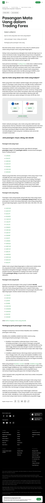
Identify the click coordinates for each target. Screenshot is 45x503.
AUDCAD (8, 208)
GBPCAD (8, 246)
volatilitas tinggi (34, 364)
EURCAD (8, 230)
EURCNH (8, 298)
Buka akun (38, 2)
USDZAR (8, 317)
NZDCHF (8, 260)
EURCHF (8, 233)
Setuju (38, 499)
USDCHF (8, 164)
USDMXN (8, 309)
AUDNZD (8, 216)
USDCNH (8, 306)
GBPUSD (8, 161)
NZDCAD (8, 257)
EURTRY (8, 301)
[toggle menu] (42, 2)
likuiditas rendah (19, 364)
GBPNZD (8, 254)
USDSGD (8, 311)
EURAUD (8, 227)
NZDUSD (8, 172)
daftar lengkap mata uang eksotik (15, 320)
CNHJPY (8, 295)
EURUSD (8, 156)
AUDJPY (8, 214)
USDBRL (8, 303)
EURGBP (8, 235)
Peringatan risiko (5, 487)
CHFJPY (8, 224)
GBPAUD (8, 243)
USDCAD (8, 169)
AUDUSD (8, 166)
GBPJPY (8, 252)
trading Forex (22, 64)
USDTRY (8, 314)
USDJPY (8, 158)
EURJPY (8, 238)
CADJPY (8, 222)
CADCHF (8, 219)
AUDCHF (8, 211)
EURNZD (8, 241)
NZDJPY (8, 262)
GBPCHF (8, 249)
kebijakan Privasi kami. (24, 500)
